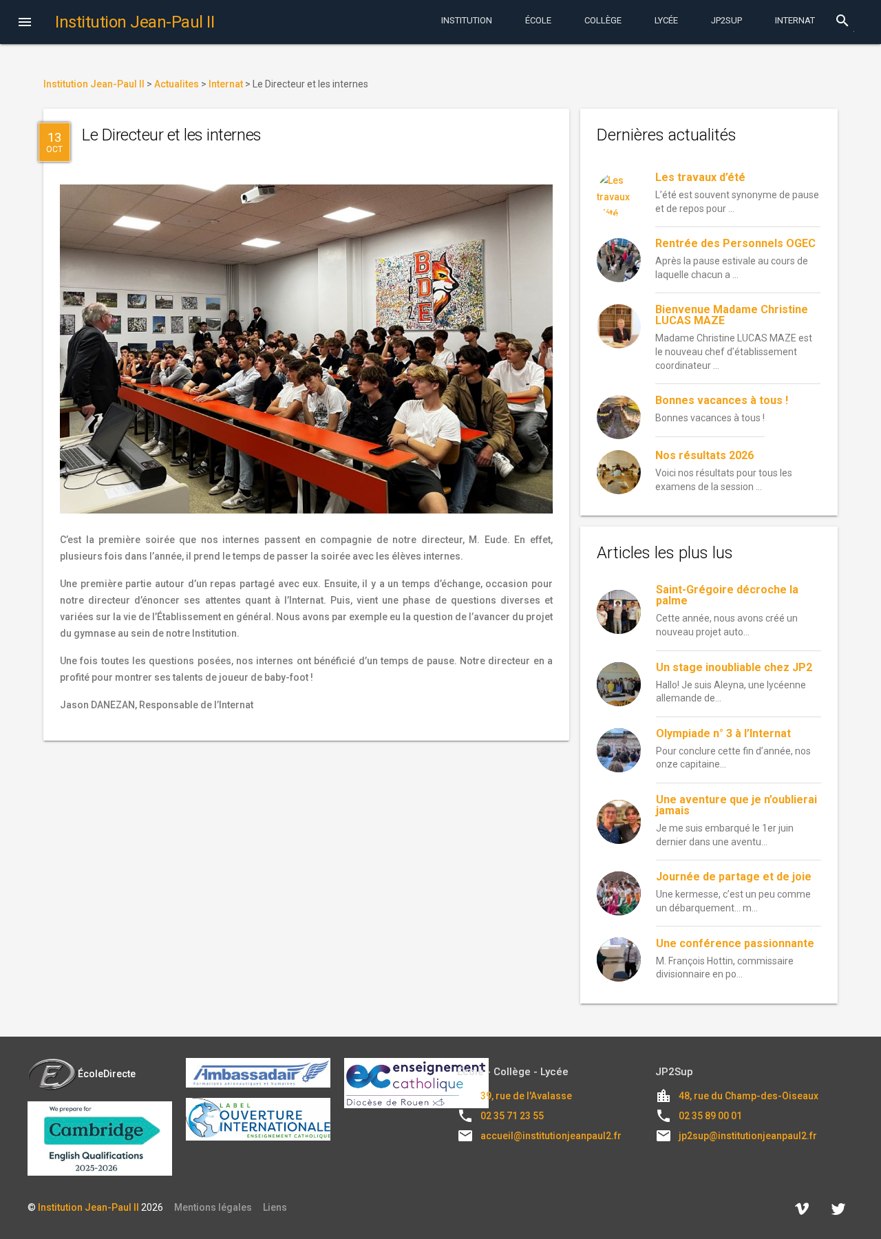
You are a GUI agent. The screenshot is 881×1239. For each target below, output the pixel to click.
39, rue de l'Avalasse (526, 1095)
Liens (275, 1207)
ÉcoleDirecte (107, 1073)
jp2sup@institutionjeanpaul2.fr (748, 1135)
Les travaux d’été (700, 177)
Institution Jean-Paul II (88, 1207)
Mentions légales (213, 1207)
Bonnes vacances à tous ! (721, 400)
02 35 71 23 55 (512, 1115)
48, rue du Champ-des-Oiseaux (748, 1095)
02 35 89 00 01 (710, 1115)
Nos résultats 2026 (704, 455)
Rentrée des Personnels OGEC (735, 243)
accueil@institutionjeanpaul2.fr (551, 1135)
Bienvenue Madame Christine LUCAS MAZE (731, 315)
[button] (24, 23)
